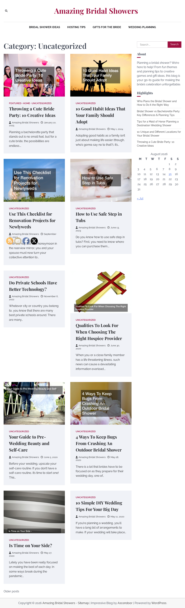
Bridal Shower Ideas (44, 27)
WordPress (158, 603)
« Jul (140, 198)
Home (26, 103)
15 (170, 174)
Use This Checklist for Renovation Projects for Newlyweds (32, 220)
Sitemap (83, 603)
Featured (15, 103)
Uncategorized (41, 103)
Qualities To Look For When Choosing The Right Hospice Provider (99, 331)
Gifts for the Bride (107, 27)
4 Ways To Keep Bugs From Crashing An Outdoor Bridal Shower (99, 443)
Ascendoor (125, 603)
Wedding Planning (142, 27)
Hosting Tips (76, 27)
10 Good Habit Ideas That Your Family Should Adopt (100, 115)
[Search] (6, 11)
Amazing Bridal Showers (96, 10)
